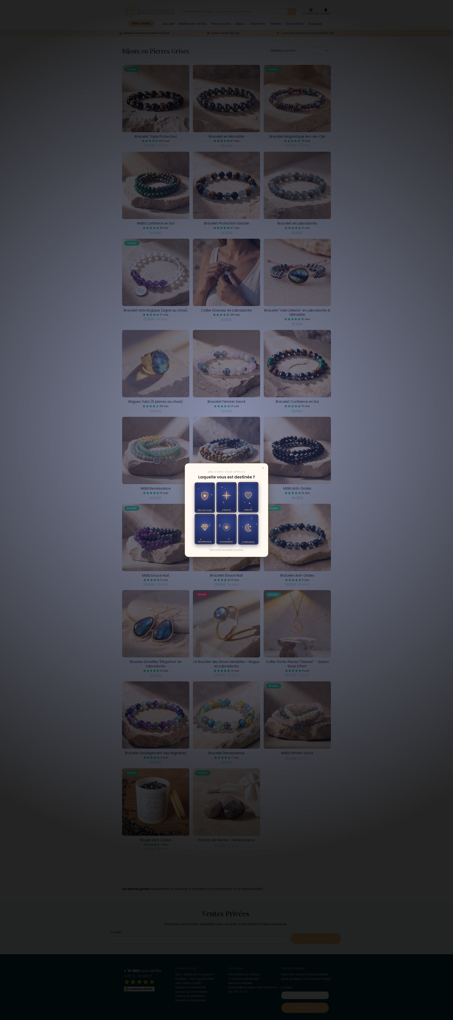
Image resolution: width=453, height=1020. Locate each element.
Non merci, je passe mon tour (226, 549)
